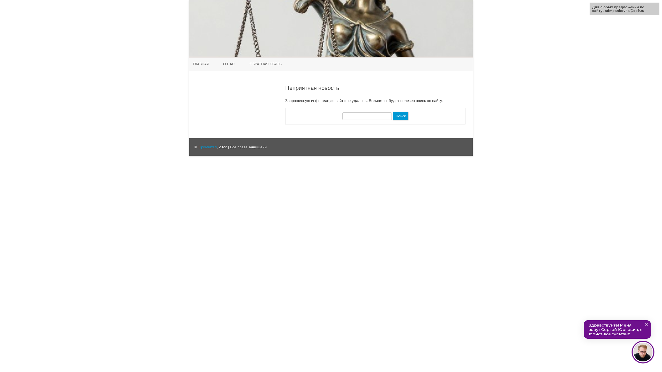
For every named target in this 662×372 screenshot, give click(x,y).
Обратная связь (266, 64)
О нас (229, 64)
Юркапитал (207, 147)
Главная (201, 64)
